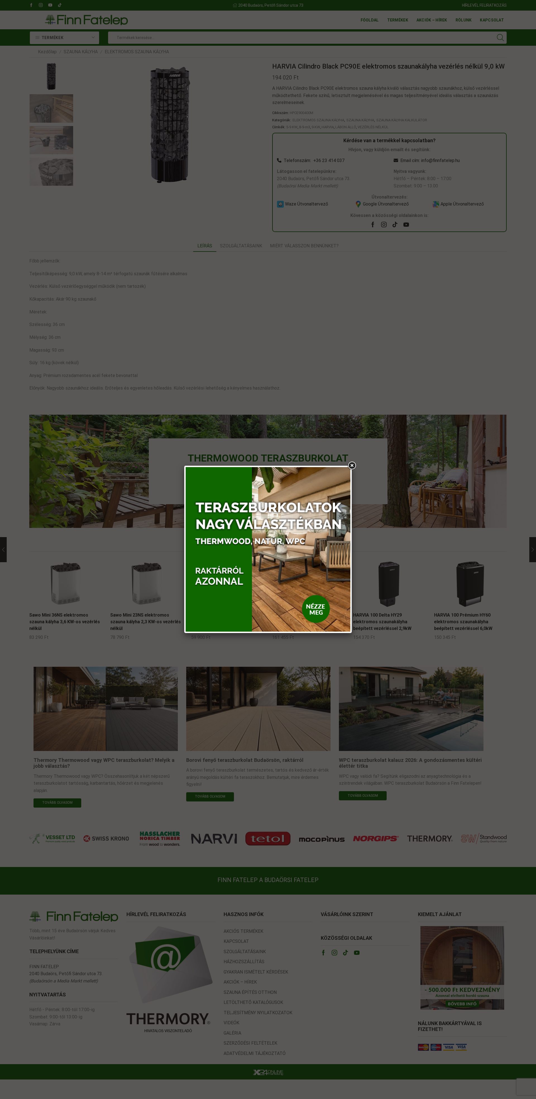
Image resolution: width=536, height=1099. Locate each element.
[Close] (352, 466)
